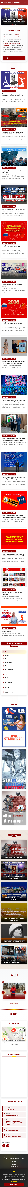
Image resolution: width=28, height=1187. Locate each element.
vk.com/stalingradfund (12, 1130)
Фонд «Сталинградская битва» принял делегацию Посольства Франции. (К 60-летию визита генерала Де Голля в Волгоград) (12, 96)
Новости (14, 1164)
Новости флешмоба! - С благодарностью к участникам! (13, 593)
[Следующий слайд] (24, 17)
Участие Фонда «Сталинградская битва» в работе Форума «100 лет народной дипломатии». (13, 478)
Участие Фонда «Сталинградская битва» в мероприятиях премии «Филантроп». (13, 401)
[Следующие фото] (24, 992)
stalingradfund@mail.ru (12, 1115)
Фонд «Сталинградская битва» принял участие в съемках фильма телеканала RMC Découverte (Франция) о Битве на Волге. (13, 517)
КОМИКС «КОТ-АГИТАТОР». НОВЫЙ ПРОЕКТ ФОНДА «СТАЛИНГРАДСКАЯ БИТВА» (12, 22)
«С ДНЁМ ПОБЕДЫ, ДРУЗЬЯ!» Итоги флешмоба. (11, 247)
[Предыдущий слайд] (3, 17)
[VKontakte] (7, 1145)
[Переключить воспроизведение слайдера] (24, 11)
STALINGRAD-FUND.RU (12, 2)
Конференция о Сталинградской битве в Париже (12, 285)
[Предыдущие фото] (3, 992)
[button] (14, 991)
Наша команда (14, 1167)
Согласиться (14, 1184)
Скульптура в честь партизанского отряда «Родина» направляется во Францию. (13, 362)
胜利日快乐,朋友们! (7, 631)
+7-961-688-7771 (10, 1109)
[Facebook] (3, 1145)
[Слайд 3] (15, 24)
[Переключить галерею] (3, 982)
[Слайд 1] (12, 24)
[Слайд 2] (14, 24)
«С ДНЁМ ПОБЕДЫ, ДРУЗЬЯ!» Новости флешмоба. (12, 324)
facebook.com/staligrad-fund (13, 1136)
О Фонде (14, 1161)
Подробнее (14, 1181)
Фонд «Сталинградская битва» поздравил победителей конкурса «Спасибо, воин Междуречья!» (13, 440)
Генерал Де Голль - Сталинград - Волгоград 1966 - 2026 (14, 171)
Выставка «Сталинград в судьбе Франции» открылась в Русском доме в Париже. (13, 210)
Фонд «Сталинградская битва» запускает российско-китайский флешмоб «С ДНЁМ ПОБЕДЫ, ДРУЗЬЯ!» (13, 555)
